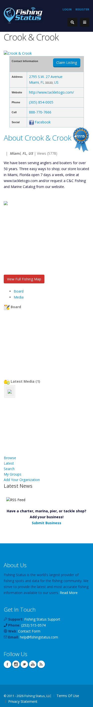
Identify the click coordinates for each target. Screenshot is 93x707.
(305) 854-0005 (41, 102)
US (56, 82)
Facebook (43, 122)
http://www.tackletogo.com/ (51, 92)
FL (42, 82)
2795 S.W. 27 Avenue (45, 76)
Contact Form (29, 631)
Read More (69, 592)
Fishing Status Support (42, 619)
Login (67, 9)
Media (19, 297)
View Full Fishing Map (24, 279)
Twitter (24, 664)
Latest (9, 463)
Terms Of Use (68, 695)
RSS (41, 664)
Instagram (16, 664)
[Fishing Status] (23, 15)
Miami (34, 82)
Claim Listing (66, 62)
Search (9, 468)
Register (82, 9)
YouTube (32, 664)
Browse (10, 457)
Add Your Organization (22, 479)
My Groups (12, 474)
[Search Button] (72, 22)
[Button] (84, 22)
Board (19, 291)
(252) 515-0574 (33, 625)
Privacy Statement (22, 701)
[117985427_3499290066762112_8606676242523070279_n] (10, 391)
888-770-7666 (40, 112)
